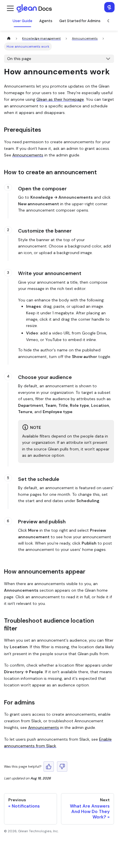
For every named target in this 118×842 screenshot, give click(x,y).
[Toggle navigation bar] (10, 8)
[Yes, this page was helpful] (49, 766)
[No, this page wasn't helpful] (62, 766)
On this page (19, 58)
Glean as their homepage (60, 99)
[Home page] (8, 38)
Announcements (27, 155)
